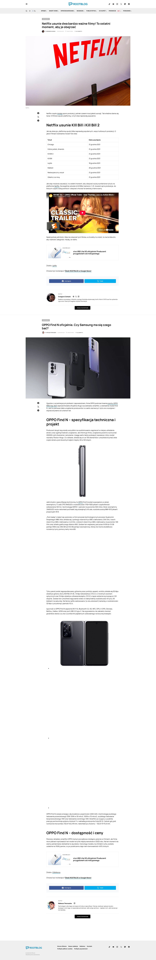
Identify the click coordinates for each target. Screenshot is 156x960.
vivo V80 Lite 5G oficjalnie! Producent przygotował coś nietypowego (89, 252)
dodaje (60, 113)
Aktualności (46, 19)
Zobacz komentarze (82, 308)
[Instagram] (117, 4)
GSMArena (56, 838)
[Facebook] (128, 4)
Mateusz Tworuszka (65, 869)
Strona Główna (62, 946)
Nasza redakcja (73, 946)
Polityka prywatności (81, 948)
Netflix (56, 186)
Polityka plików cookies (64, 948)
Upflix (54, 266)
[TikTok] (109, 4)
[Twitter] (121, 4)
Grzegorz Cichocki (64, 297)
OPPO (80, 502)
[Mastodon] (125, 4)
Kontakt (89, 946)
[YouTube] (113, 4)
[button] (27, 4)
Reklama (82, 946)
